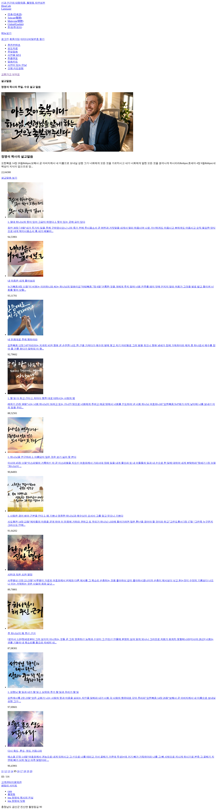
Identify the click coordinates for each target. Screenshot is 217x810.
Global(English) (16, 24)
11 (2, 771)
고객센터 (6, 782)
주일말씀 (13, 51)
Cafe (8, 6)
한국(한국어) (15, 27)
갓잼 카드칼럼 (16, 68)
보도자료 (13, 48)
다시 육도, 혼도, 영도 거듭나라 (25, 750)
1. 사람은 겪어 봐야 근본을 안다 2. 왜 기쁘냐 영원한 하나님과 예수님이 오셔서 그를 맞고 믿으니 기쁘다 (65, 515)
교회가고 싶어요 (10, 74)
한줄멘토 (13, 58)
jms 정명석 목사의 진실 (20, 797)
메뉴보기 (6, 33)
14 (12, 771)
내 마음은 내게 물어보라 (21, 280)
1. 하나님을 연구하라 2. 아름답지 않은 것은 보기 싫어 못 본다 (42, 457)
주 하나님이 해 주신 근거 (22, 633)
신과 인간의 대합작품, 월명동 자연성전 (23, 2)
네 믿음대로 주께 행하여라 (22, 339)
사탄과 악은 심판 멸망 (20, 574)
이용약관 (16, 782)
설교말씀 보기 (9, 177)
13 (8, 771)
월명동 (11, 794)
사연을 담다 (14, 55)
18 (24, 771)
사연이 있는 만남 (17, 65)
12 (5, 771)
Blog (3, 6)
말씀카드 (13, 61)
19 (28, 771)
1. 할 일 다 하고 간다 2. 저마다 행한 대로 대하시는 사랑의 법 (41, 398)
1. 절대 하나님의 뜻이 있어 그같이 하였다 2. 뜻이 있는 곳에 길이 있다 (46, 222)
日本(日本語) (15, 14)
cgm (10, 791)
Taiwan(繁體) (15, 17)
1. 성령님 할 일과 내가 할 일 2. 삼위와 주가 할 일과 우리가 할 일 (43, 692)
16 (18, 771)
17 (21, 771)
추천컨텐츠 (14, 45)
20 (31, 771)
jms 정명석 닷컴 (16, 801)
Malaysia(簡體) (15, 21)
